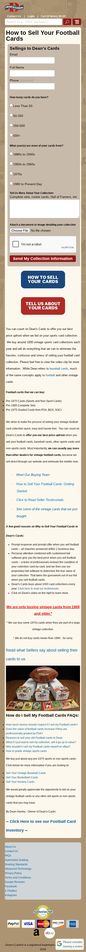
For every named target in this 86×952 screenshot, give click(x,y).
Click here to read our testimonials (38, 588)
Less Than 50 (22, 106)
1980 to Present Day (27, 184)
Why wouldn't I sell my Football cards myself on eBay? (38, 746)
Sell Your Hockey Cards (20, 781)
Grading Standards (16, 864)
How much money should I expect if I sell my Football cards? (42, 724)
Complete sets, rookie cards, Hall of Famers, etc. (44, 196)
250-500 (19, 125)
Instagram (11, 895)
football (50, 375)
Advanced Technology (18, 868)
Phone (22, 80)
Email (13, 54)
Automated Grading (16, 860)
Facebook (11, 886)
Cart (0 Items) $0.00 (53, 16)
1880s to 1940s (24, 154)
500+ (16, 135)
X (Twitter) (11, 890)
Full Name (17, 67)
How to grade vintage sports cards (26, 751)
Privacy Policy (13, 873)
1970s (17, 174)
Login (31, 16)
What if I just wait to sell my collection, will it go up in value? (41, 742)
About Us (10, 846)
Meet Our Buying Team (33, 475)
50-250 (18, 116)
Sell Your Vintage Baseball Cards (26, 773)
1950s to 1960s (24, 164)
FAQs (8, 855)
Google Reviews (15, 882)
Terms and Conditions (18, 877)
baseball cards (59, 368)
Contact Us (14, 16)
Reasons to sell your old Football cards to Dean (34, 737)
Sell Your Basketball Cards (22, 777)
